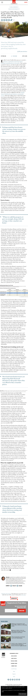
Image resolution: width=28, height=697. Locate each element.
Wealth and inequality (14, 9)
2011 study (22, 442)
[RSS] (19, 679)
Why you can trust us (23, 51)
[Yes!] (14, 2)
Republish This (14, 598)
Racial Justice (14, 655)
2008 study (5, 169)
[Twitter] (4, 20)
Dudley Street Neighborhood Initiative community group (13, 94)
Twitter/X (14, 585)
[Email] (7, 20)
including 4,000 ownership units (9, 105)
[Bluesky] (9, 20)
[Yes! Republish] (11, 20)
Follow (14, 676)
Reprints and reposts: (6, 593)
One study (22, 334)
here (9, 191)
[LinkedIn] (17, 679)
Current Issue (14, 665)
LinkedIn (20, 585)
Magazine (14, 674)
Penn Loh (4, 56)
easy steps (23, 594)
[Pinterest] (15, 679)
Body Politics (14, 658)
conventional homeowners (12, 160)
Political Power (14, 660)
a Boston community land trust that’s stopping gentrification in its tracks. (13, 61)
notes (7, 357)
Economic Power (14, 663)
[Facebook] (2, 20)
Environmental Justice (14, 653)
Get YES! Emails (14, 668)
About (14, 671)
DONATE (25, 2)
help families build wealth (17, 152)
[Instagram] (12, 679)
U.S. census (23, 167)
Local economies (14, 7)
